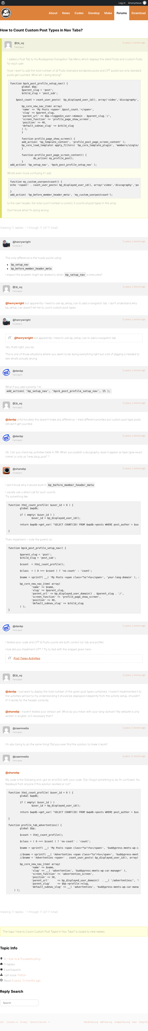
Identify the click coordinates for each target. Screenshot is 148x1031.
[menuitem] (3, 3)
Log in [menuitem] (122, 2)
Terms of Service (38, 1022)
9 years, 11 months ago (134, 727)
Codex (79, 13)
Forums (122, 13)
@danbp (10, 419)
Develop (94, 13)
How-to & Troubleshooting (24, 959)
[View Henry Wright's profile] (6, 243)
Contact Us (12, 1022)
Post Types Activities (27, 658)
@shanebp (12, 711)
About (53, 13)
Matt (134, 1022)
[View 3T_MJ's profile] (8, 44)
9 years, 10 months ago (134, 756)
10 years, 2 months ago (133, 42)
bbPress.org (106, 1022)
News (66, 13)
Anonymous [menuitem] (135, 2)
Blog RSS (143, 1022)
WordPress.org (91, 1022)
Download (139, 13)
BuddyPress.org (6, 13)
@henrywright (14, 303)
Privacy (23, 1022)
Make (108, 13)
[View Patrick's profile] (6, 730)
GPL (2, 1022)
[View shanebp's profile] (6, 470)
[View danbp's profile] (6, 372)
